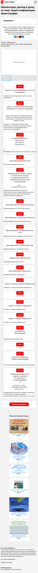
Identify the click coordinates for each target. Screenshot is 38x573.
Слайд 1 (20, 86)
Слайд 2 (20, 103)
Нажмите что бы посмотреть (13, 569)
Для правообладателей (8, 559)
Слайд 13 (20, 293)
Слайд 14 (20, 302)
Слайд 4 (20, 157)
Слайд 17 (20, 344)
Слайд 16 (20, 327)
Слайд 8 (20, 227)
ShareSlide (10, 2)
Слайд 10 (20, 254)
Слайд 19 (20, 370)
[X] (20, 37)
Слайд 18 (20, 353)
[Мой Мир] (23, 37)
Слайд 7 (20, 214)
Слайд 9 (20, 241)
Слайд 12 (20, 280)
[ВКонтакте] (15, 37)
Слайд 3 (20, 135)
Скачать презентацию (19, 404)
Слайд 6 (20, 201)
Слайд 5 (20, 170)
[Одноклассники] (18, 37)
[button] (34, 51)
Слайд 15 (20, 315)
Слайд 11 (20, 267)
